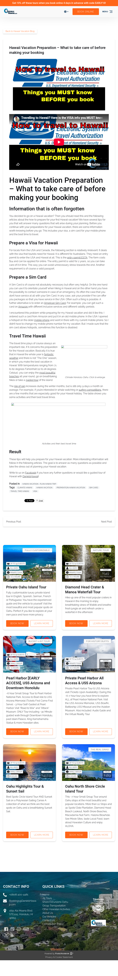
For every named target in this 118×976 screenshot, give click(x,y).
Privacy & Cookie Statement (59, 957)
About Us (47, 912)
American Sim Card (55, 303)
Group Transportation (54, 905)
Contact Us (48, 920)
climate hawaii (25, 488)
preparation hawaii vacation (71, 488)
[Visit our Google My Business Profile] (12, 929)
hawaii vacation (44, 488)
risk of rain (19, 386)
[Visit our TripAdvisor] (26, 929)
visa (35, 491)
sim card (93, 488)
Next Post (106, 521)
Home (45, 894)
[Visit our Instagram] (19, 929)
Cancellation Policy (53, 923)
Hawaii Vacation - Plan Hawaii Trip (39, 484)
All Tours (47, 898)
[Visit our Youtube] (12, 935)
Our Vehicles (49, 916)
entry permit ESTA (77, 257)
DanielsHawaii (30, 476)
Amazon (23, 306)
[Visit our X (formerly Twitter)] (6, 935)
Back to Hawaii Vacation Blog (20, 31)
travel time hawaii (19, 491)
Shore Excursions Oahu (55, 901)
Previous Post (13, 521)
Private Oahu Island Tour (26, 587)
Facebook (30, 472)
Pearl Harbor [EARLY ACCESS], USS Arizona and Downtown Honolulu (28, 683)
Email (41, 501)
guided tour (32, 380)
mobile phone (41, 320)
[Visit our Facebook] (6, 929)
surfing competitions (90, 389)
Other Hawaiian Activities (56, 909)
